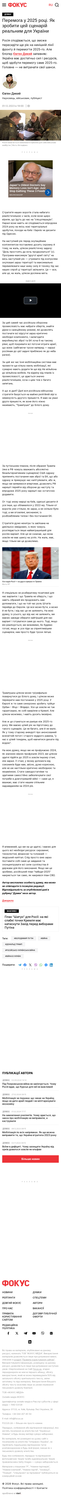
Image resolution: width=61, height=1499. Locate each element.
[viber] (42, 1333)
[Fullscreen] (55, 551)
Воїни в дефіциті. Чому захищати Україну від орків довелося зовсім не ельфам (28, 1148)
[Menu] (4, 4)
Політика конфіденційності (18, 1488)
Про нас (7, 1308)
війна (44, 938)
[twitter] (16, 1333)
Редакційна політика (10, 1327)
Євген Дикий (22, 54)
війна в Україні (13, 956)
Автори (37, 1302)
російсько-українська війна (20, 950)
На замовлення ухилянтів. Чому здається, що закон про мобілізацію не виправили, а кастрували (29, 1118)
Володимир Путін (24, 938)
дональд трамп (14, 944)
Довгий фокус (11, 1302)
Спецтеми (39, 1297)
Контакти (42, 1488)
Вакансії (38, 1308)
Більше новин (30, 1158)
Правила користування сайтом (12, 1316)
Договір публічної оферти (45, 1315)
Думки (7, 14)
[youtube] (34, 1333)
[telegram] (25, 1333)
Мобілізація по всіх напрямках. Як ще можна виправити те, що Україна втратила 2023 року (29, 1134)
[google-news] (51, 1333)
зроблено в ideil (11, 1493)
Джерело (8, 900)
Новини (7, 1292)
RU (51, 4)
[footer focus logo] (15, 1283)
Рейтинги (8, 1297)
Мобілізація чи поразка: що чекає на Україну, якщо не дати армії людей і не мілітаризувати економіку (29, 1101)
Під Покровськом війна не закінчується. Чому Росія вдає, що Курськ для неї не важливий (29, 1085)
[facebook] (8, 1333)
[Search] (56, 4)
